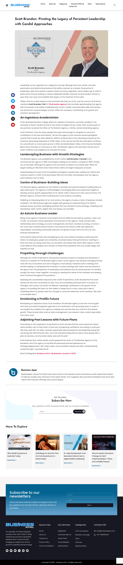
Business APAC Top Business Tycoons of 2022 (56, 353)
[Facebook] (13, 95)
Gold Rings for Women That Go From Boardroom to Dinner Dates (47, 456)
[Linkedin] (13, 113)
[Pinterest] (13, 107)
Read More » (11, 460)
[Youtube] (13, 125)
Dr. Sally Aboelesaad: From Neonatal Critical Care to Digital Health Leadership (75, 456)
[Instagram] (13, 119)
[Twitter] (13, 101)
